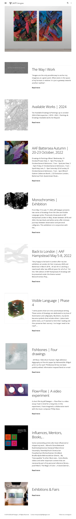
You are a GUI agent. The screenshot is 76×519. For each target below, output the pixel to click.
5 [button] (37, 24)
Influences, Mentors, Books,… (47, 434)
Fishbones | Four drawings (44, 351)
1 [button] (37, 15)
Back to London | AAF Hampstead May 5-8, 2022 (51, 253)
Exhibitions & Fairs (45, 489)
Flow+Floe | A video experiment (46, 393)
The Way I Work (43, 69)
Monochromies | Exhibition (44, 201)
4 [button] (37, 22)
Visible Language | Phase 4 (50, 302)
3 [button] (37, 20)
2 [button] (37, 17)
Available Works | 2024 (49, 106)
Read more (36, 88)
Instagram (68, 514)
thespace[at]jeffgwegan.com (42, 514)
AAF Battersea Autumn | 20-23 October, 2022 (50, 150)
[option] (38, 29)
